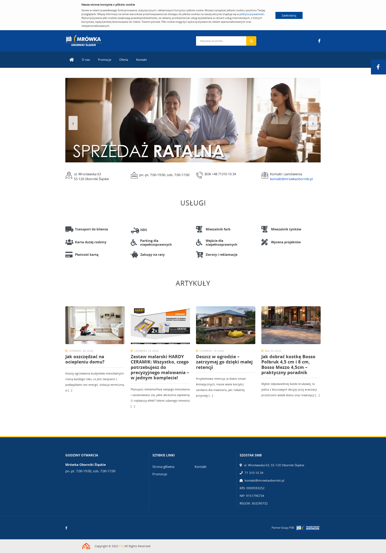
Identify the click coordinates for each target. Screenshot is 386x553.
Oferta (123, 60)
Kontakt (141, 60)
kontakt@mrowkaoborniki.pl (291, 179)
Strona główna (163, 466)
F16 (121, 546)
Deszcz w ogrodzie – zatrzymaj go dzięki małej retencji (224, 361)
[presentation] (73, 123)
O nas (86, 60)
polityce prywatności (251, 14)
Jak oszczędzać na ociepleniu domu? (85, 359)
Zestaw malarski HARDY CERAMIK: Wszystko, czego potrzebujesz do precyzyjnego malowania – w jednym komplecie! (160, 367)
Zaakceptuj (289, 15)
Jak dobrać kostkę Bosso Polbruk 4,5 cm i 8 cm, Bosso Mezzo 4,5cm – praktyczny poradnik (288, 364)
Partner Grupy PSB (283, 527)
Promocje (104, 60)
